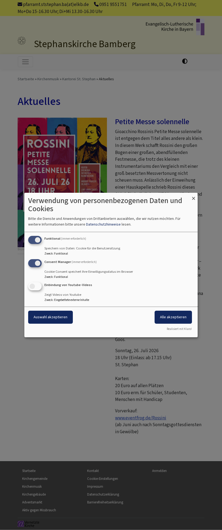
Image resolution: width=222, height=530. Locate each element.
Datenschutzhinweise (103, 224)
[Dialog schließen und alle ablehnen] (194, 196)
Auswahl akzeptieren (50, 317)
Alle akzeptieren (173, 317)
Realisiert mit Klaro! (179, 329)
